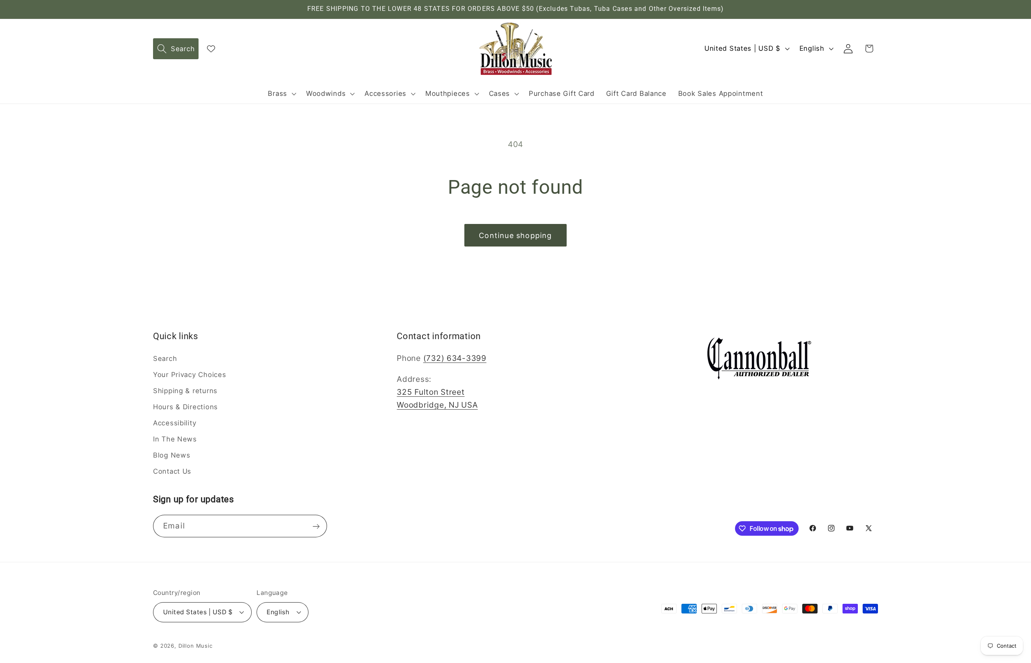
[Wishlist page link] (211, 49)
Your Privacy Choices (189, 375)
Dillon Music (195, 645)
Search (165, 358)
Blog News (171, 455)
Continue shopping (515, 235)
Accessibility (174, 423)
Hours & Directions (185, 407)
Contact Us (172, 471)
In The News (175, 439)
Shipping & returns (185, 391)
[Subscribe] (316, 526)
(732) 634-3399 (455, 358)
